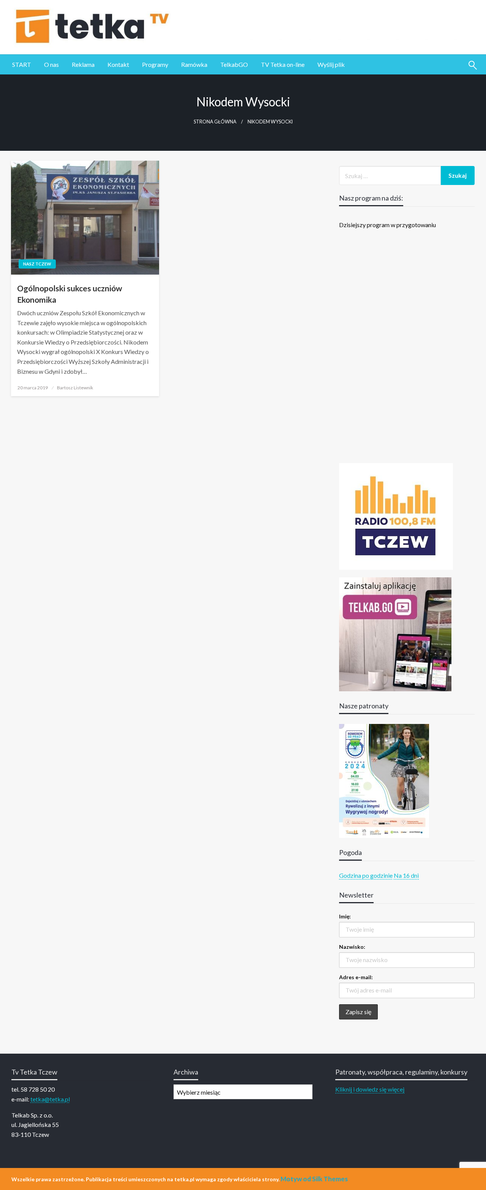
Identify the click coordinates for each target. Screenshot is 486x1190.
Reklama (83, 64)
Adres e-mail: (356, 977)
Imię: (345, 916)
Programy (155, 64)
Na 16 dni (406, 875)
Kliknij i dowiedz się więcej (369, 1089)
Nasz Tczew (37, 263)
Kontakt (118, 64)
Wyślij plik (331, 64)
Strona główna (215, 122)
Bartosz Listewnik (75, 387)
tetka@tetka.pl (50, 1099)
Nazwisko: (352, 946)
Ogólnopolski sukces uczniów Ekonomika (69, 293)
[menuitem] (22, 64)
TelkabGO (234, 64)
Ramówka (194, 64)
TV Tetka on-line (283, 64)
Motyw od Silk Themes (314, 1179)
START (21, 64)
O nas (51, 64)
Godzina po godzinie (366, 875)
